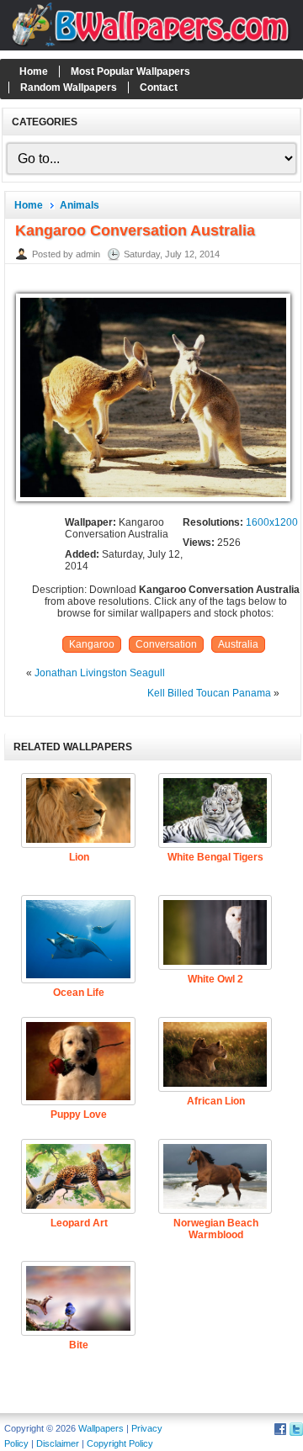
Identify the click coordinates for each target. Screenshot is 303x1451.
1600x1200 (272, 522)
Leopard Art (79, 1223)
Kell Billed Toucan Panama (209, 693)
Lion (79, 857)
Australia (238, 644)
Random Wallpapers (68, 87)
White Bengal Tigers (215, 857)
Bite (78, 1345)
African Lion (216, 1101)
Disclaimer (57, 1443)
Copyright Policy (120, 1443)
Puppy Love (78, 1114)
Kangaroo (91, 644)
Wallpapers (101, 1428)
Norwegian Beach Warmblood (215, 1229)
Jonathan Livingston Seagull (100, 673)
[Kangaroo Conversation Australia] (153, 502)
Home (33, 71)
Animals (79, 205)
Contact (159, 87)
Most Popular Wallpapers (130, 71)
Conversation (166, 644)
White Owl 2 (215, 979)
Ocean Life (78, 992)
